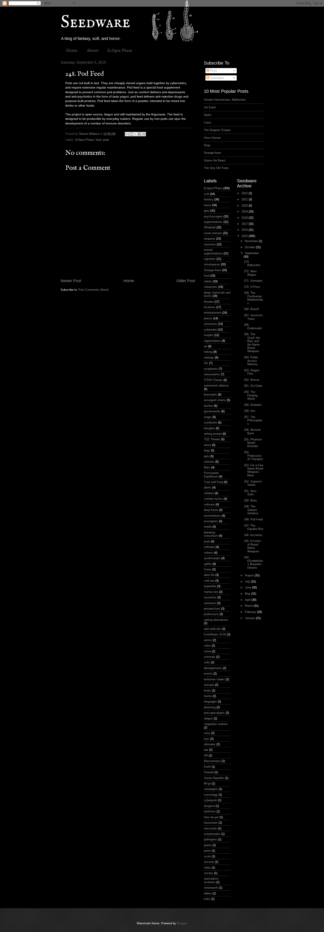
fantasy (208, 199)
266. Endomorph (253, 326)
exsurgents (211, 521)
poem (207, 850)
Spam (207, 114)
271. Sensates (253, 280)
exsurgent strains (215, 400)
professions (211, 614)
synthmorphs (212, 558)
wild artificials (212, 629)
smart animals (213, 233)
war (206, 749)
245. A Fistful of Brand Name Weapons (252, 546)
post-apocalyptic (214, 712)
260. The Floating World (250, 395)
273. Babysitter (252, 263)
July (248, 581)
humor (208, 696)
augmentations (213, 222)
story (207, 733)
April (248, 599)
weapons (209, 238)
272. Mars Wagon (250, 273)
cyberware (210, 329)
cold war (209, 580)
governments (212, 411)
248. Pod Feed (253, 519)
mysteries (210, 597)
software (209, 547)
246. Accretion (253, 535)
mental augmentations (213, 251)
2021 (245, 199)
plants (208, 845)
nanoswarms (212, 374)
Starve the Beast (214, 160)
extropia (209, 684)
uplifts (208, 564)
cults (207, 662)
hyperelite (210, 586)
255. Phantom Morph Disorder (253, 443)
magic (208, 417)
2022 (245, 193)
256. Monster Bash (252, 431)
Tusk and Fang (213, 482)
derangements (213, 668)
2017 (245, 224)
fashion (208, 405)
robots (208, 281)
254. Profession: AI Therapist (253, 456)
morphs (208, 335)
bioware (209, 301)
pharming (210, 707)
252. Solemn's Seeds (253, 483)
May (248, 593)
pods (106, 139)
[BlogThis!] (131, 134)
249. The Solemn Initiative (251, 510)
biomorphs (210, 394)
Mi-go (207, 783)
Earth (207, 766)
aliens (207, 487)
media (208, 526)
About (92, 50)
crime (207, 651)
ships (207, 867)
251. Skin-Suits (250, 492)
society (208, 873)
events (208, 673)
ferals (207, 690)
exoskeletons (212, 515)
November (252, 241)
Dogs (207, 145)
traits (207, 899)
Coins (207, 122)
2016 (245, 229)
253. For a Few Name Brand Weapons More (253, 470)
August (250, 575)
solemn (208, 552)
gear (206, 210)
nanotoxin (210, 603)
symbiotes (210, 422)
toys (206, 738)
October (250, 247)
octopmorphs (212, 834)
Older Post (185, 281)
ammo (208, 640)
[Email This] (127, 134)
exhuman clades (214, 679)
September (252, 253)
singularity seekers (216, 724)
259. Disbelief (252, 405)
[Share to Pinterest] (144, 134)
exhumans (210, 323)
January (250, 618)
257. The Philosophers (253, 420)
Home (72, 50)
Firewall (209, 772)
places (208, 318)
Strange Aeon (212, 152)
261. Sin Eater (253, 385)
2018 (245, 217)
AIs (206, 363)
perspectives (212, 608)
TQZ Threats (212, 439)
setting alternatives (216, 619)
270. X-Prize (252, 286)
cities (207, 645)
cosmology (211, 794)
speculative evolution (211, 880)
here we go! (211, 817)
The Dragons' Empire (217, 130)
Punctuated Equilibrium (211, 474)
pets (206, 456)
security (209, 862)
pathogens (210, 839)
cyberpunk (210, 800)
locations (209, 307)
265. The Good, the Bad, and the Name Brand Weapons (252, 343)
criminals (209, 656)
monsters (210, 244)
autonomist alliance (216, 385)
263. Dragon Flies (251, 372)
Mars (207, 467)
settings (209, 357)
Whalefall (210, 227)
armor (207, 445)
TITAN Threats (213, 380)
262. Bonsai (251, 379)
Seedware (95, 22)
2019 (245, 211)
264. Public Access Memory (251, 361)
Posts (213, 70)
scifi (206, 194)
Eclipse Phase (119, 50)
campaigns (211, 789)
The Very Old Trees (216, 168)
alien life (209, 575)
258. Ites (249, 410)
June (248, 587)
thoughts (209, 428)
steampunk (211, 887)
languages (210, 701)
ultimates (210, 744)
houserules (211, 822)
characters (210, 286)
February (251, 612)
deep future (211, 510)
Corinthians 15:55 (215, 634)
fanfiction (210, 811)
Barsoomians (212, 761)
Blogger (181, 923)
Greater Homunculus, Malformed (224, 99)
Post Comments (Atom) (93, 289)
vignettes (210, 259)
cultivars (209, 504)
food (98, 139)
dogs (207, 450)
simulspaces (212, 264)
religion (208, 718)
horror (207, 205)
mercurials (210, 828)
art (205, 346)
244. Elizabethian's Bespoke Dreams (253, 562)
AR (206, 755)
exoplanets (211, 368)
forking (208, 351)
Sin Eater (210, 107)
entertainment (212, 312)
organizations (212, 340)
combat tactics (213, 498)
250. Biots (250, 500)
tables (208, 893)
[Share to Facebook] (139, 134)
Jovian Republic (214, 778)
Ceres (207, 569)
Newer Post (71, 281)
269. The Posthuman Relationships (253, 298)
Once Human (212, 137)
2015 (245, 236)
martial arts (211, 592)
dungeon (209, 806)
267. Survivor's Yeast (253, 317)
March (249, 605)
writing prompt (213, 433)
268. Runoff (251, 309)
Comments (216, 78)
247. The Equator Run (253, 527)
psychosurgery (213, 216)
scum (207, 856)
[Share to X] (135, 134)
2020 (245, 205)
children (209, 493)
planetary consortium (211, 534)
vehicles (209, 461)
